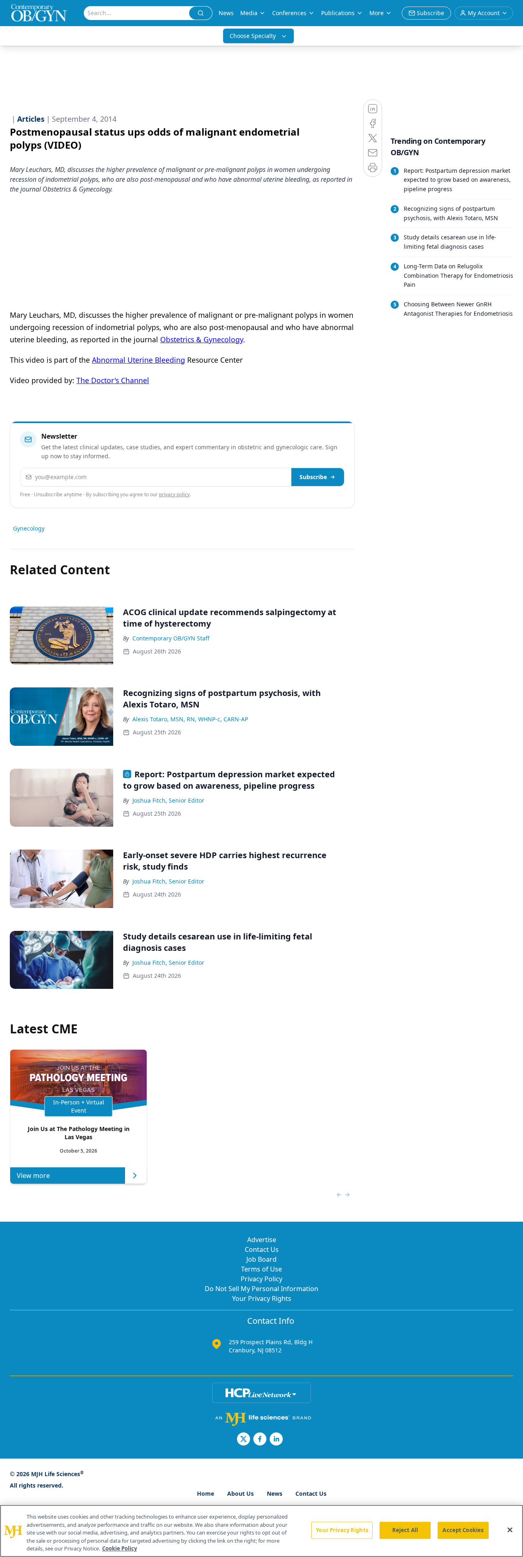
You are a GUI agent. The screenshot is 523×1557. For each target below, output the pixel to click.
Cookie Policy (119, 1548)
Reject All (405, 1530)
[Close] (510, 1530)
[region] (261, 1531)
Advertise (261, 1239)
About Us (240, 1493)
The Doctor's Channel (112, 380)
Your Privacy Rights (261, 1298)
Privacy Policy (261, 1278)
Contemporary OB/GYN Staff (171, 638)
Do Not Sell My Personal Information (261, 1288)
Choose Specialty (253, 36)
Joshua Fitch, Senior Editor (168, 800)
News (226, 13)
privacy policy (174, 494)
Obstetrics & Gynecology (201, 339)
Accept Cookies (463, 1530)
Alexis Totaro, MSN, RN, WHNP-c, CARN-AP (190, 719)
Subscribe (313, 477)
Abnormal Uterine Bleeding (138, 360)
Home (205, 1493)
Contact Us (262, 1249)
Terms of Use (261, 1269)
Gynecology (29, 528)
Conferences (289, 13)
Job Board (261, 1259)
